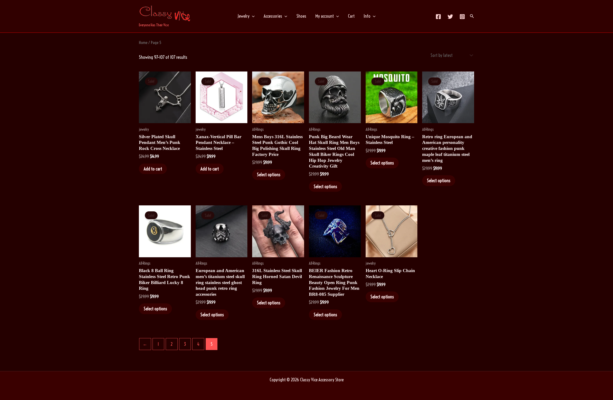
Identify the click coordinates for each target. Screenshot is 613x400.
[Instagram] (462, 16)
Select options (268, 174)
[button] (472, 16)
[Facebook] (438, 16)
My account (324, 16)
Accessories (273, 16)
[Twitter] (450, 16)
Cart (351, 16)
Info (367, 16)
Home (143, 42)
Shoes (301, 16)
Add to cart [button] (153, 169)
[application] (252, 16)
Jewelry (244, 16)
